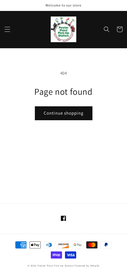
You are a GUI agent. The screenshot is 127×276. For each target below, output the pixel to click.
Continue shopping (64, 113)
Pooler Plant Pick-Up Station (56, 265)
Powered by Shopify (87, 265)
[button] (7, 29)
